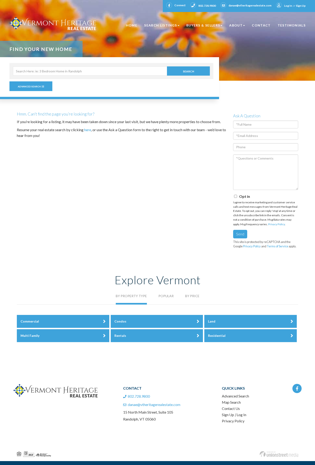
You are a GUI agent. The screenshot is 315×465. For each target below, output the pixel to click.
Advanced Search (29, 86)
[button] (188, 71)
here (87, 129)
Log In (288, 5)
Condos (120, 321)
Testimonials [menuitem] (292, 25)
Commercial (30, 321)
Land (211, 321)
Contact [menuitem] (261, 25)
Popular (166, 296)
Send (240, 234)
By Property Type (131, 296)
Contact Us (231, 408)
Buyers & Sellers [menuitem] (203, 25)
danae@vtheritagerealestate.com (250, 5)
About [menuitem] (236, 25)
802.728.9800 (207, 5)
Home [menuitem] (131, 25)
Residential (217, 336)
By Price (192, 296)
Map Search (231, 402)
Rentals (120, 336)
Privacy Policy (276, 224)
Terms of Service (277, 246)
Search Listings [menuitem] (160, 25)
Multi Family (30, 336)
